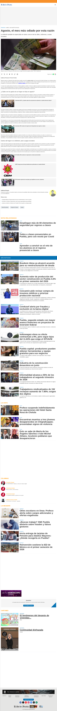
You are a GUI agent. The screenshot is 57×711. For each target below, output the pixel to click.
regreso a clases (22, 83)
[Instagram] (28, 702)
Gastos (22, 207)
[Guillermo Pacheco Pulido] (3, 500)
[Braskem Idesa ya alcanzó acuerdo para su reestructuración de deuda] (10, 267)
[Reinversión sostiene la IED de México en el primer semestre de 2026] (10, 547)
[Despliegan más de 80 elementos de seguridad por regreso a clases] (10, 225)
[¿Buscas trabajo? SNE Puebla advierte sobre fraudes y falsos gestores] (10, 525)
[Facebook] (2, 74)
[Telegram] (9, 74)
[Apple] (34, 702)
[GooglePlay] (37, 702)
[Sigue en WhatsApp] (53, 74)
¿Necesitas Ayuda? (28, 699)
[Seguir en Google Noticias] (55, 74)
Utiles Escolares (5, 207)
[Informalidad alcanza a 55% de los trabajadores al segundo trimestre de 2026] (10, 378)
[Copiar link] (15, 74)
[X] (4, 74)
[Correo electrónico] (12, 74)
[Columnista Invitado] (3, 494)
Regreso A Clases (14, 207)
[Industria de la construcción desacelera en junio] (10, 365)
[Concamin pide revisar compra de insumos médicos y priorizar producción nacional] (10, 295)
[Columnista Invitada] (3, 489)
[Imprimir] (17, 74)
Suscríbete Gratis (28, 605)
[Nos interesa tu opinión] (28, 692)
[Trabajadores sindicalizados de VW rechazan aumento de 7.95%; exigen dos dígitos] (10, 393)
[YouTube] (26, 702)
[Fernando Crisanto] (3, 483)
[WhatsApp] (7, 74)
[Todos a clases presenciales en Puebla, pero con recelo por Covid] (10, 237)
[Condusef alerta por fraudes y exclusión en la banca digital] (10, 310)
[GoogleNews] (31, 702)
